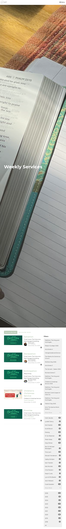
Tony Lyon (52, 452)
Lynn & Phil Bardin (52, 477)
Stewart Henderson (52, 455)
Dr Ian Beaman (52, 436)
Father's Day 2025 (50, 403)
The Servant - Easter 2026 (53, 369)
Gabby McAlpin (52, 459)
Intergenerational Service (52, 353)
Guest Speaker (52, 484)
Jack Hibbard (52, 480)
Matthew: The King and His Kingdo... (52, 341)
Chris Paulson (52, 470)
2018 (52, 522)
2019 (52, 518)
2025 (52, 497)
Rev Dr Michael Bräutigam (52, 447)
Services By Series (25, 332)
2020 (52, 514)
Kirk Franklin (52, 425)
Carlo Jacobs (52, 418)
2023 (52, 504)
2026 (52, 493)
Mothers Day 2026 (50, 362)
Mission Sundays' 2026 (51, 345)
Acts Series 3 (49, 365)
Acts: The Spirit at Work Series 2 (52, 408)
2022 (52, 507)
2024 (52, 500)
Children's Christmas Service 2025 (51, 382)
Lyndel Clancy (52, 421)
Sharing (52, 432)
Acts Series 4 (49, 349)
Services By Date (10, 332)
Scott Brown (52, 428)
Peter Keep (52, 439)
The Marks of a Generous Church (52, 357)
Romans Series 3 (50, 372)
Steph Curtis (52, 473)
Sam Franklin (52, 463)
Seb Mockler (52, 466)
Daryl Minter (52, 443)
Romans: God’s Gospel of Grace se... (52, 393)
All (46, 525)
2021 (52, 511)
